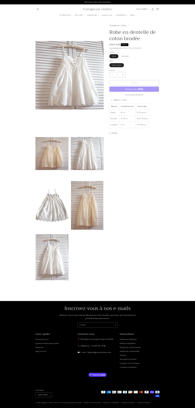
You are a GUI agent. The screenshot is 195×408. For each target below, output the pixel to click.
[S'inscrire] (115, 325)
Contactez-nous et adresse (129, 363)
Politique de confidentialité (111, 402)
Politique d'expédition (128, 343)
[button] (37, 9)
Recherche (39, 347)
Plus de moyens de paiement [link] (134, 94)
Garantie (123, 355)
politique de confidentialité (129, 351)
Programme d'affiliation (128, 339)
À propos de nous (42, 339)
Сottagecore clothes (47, 402)
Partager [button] (115, 133)
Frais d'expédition (115, 48)
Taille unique (118, 65)
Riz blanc (126, 56)
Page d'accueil (40, 351)
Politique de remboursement (130, 347)
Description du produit (128, 359)
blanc (115, 56)
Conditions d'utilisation (128, 367)
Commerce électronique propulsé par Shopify (67, 402)
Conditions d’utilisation (128, 402)
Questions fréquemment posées (47, 343)
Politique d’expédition (143, 402)
